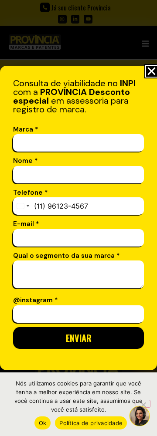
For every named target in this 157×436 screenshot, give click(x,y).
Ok (43, 422)
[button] (151, 71)
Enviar (79, 338)
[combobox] (23, 206)
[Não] (143, 404)
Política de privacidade (91, 422)
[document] (78, 218)
